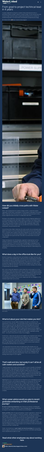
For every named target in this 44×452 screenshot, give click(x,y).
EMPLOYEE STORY (8, 444)
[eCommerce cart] (38, 2)
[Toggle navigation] (41, 2)
